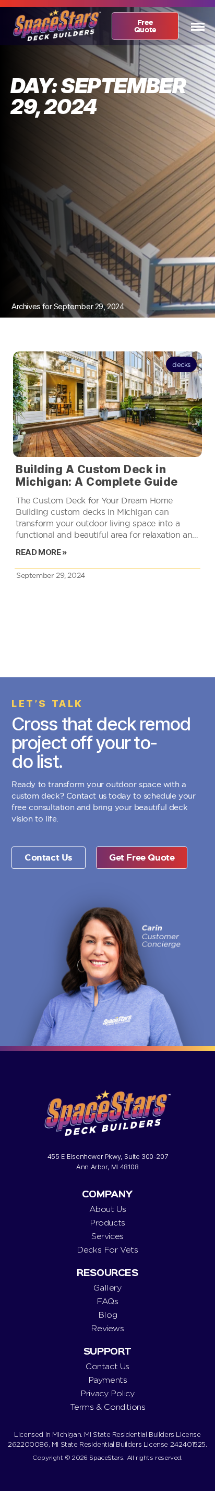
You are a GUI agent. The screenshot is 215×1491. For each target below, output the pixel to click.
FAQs (107, 1301)
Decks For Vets (107, 1250)
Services (107, 1236)
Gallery (107, 1288)
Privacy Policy (107, 1393)
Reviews (107, 1328)
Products (107, 1223)
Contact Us (107, 1366)
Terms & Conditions (108, 1407)
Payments (107, 1380)
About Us (107, 1209)
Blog (107, 1315)
